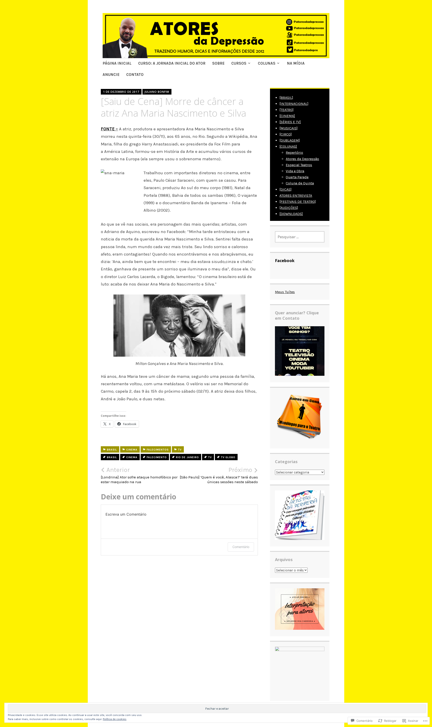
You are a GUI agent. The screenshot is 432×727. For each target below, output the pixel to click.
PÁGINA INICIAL (117, 63)
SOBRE (218, 63)
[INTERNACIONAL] (293, 104)
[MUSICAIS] (288, 128)
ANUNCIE (111, 74)
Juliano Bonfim (157, 92)
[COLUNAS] (288, 146)
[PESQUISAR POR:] (299, 236)
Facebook (285, 260)
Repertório (294, 152)
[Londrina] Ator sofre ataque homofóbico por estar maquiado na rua (139, 475)
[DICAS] (285, 189)
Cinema (131, 449)
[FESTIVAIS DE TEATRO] (297, 201)
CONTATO (135, 74)
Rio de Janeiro (187, 457)
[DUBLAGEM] (289, 140)
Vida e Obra (295, 171)
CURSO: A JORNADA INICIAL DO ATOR (171, 63)
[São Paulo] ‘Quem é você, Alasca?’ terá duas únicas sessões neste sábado (219, 475)
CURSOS (238, 63)
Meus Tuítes (285, 292)
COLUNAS (266, 63)
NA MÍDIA (296, 63)
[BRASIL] (286, 97)
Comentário (240, 547)
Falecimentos (158, 449)
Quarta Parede (297, 177)
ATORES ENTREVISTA (295, 195)
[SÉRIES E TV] (290, 122)
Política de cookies (114, 719)
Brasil (112, 449)
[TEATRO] (286, 110)
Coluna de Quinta (300, 183)
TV (180, 449)
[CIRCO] (285, 134)
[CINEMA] (287, 116)
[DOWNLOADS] (291, 214)
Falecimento (157, 457)
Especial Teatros (299, 165)
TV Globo (228, 457)
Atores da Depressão (302, 159)
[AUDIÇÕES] (288, 208)
